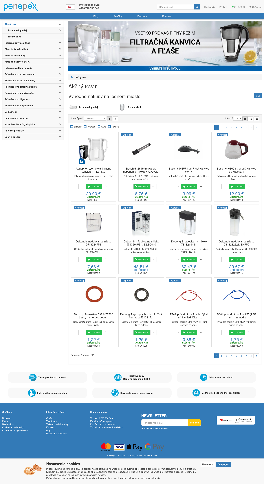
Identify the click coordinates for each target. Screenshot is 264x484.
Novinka (115, 126)
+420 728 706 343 (89, 8)
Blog (95, 16)
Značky (118, 16)
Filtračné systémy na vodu (18, 67)
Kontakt (166, 16)
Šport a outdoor (13, 136)
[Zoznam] (250, 118)
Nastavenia (207, 464)
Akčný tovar (11, 24)
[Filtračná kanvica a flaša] (165, 46)
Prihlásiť (223, 6)
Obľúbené (256, 6)
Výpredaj (91, 126)
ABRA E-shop (151, 455)
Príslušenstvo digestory (17, 99)
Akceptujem (223, 464)
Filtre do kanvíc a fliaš (16, 49)
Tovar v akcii (14, 36)
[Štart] (72, 77)
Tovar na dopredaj (17, 30)
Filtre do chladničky (15, 55)
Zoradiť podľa (77, 118)
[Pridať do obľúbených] (106, 186)
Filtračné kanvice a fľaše (17, 42)
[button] (58, 24)
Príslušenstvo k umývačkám (19, 92)
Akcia (103, 126)
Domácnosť (11, 111)
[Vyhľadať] (197, 6)
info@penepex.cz (89, 4)
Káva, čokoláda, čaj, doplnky (20, 124)
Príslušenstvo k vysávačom (19, 105)
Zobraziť (229, 118)
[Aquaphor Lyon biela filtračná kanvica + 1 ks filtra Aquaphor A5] (93, 149)
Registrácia (209, 6)
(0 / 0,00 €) (239, 6)
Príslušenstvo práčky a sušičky (21, 86)
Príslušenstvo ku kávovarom (19, 74)
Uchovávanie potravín (16, 118)
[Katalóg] (245, 118)
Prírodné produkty (14, 130)
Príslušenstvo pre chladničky (20, 80)
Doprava (142, 16)
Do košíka (95, 186)
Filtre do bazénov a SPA (17, 61)
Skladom (78, 126)
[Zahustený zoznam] (256, 118)
